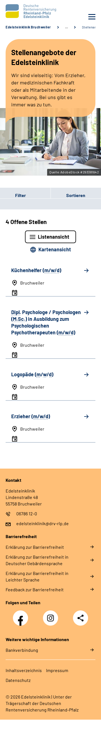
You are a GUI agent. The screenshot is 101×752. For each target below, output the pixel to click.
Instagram (52, 615)
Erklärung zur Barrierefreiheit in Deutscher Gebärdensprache (37, 560)
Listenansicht (53, 237)
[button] (25, 195)
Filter (13, 195)
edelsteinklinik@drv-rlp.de (42, 523)
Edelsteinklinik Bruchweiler (28, 27)
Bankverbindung (22, 650)
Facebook (22, 615)
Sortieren (75, 195)
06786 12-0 (26, 513)
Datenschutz (18, 680)
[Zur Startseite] (27, 11)
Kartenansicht (54, 249)
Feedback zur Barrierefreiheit (35, 589)
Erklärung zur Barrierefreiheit (35, 547)
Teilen (80, 618)
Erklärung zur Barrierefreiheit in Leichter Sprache (37, 576)
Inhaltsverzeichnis (24, 670)
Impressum (57, 670)
